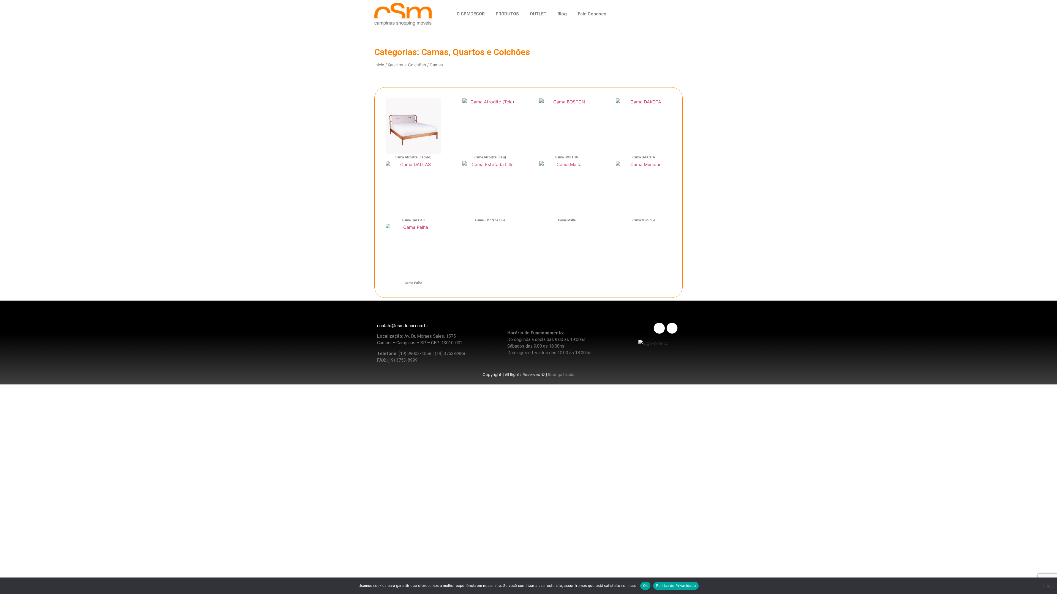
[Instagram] (641, 14)
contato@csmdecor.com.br (402, 325)
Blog (562, 13)
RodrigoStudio (561, 374)
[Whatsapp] (657, 14)
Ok (645, 585)
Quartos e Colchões (491, 52)
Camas (434, 52)
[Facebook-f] (672, 328)
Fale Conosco (592, 13)
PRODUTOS (507, 13)
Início (379, 64)
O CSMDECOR (471, 13)
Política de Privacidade (676, 585)
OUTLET (538, 13)
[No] (1048, 585)
